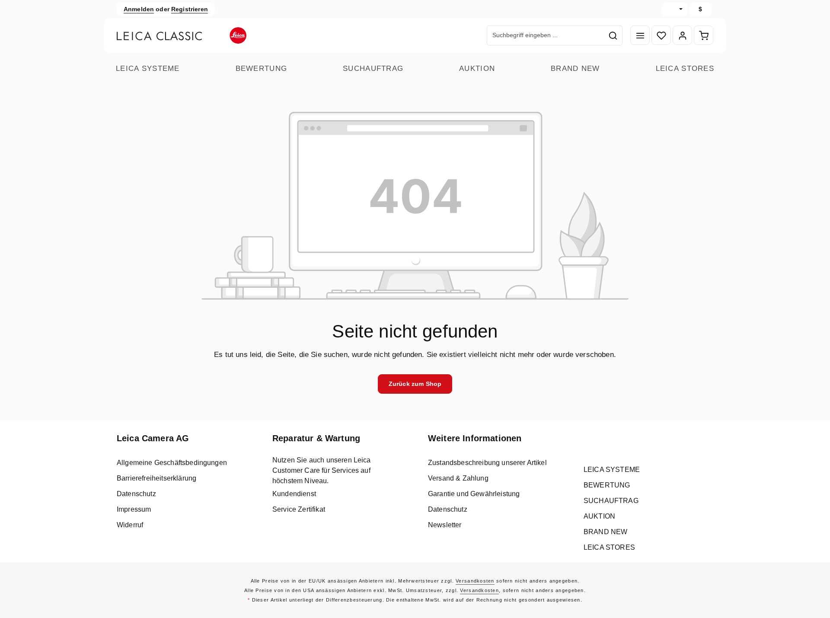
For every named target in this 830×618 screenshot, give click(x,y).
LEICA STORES (685, 68)
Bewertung (261, 68)
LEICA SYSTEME (148, 68)
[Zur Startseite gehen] (181, 35)
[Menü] (640, 35)
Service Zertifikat (298, 509)
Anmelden (139, 9)
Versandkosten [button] (475, 580)
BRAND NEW (575, 68)
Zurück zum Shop (415, 383)
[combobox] (545, 35)
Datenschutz (136, 493)
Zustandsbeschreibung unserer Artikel (487, 462)
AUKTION (477, 68)
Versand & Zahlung (458, 478)
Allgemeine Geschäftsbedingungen (172, 462)
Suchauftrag (373, 68)
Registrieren (189, 9)
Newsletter (445, 525)
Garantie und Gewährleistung (474, 493)
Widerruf (130, 525)
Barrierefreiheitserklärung (156, 478)
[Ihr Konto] (682, 35)
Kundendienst (294, 493)
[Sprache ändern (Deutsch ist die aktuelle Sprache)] (675, 9)
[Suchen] (613, 35)
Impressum (134, 509)
